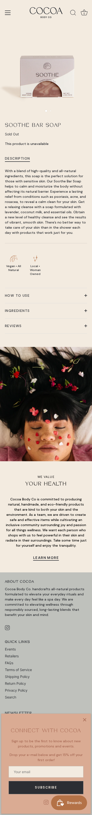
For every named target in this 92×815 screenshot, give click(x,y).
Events (10, 649)
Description (17, 158)
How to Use (17, 295)
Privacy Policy (16, 690)
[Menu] (7, 12)
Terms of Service (18, 670)
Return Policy (15, 683)
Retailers (12, 656)
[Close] (84, 719)
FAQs (9, 663)
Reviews (13, 326)
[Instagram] (46, 802)
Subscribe (46, 787)
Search (10, 697)
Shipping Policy (17, 676)
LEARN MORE (46, 557)
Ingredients (17, 310)
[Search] (73, 13)
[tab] (20, 158)
